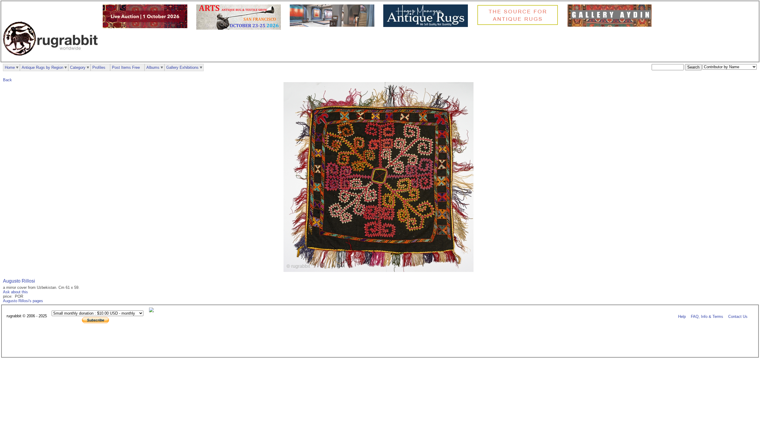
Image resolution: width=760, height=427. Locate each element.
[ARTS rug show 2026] (240, 28)
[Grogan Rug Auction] (146, 27)
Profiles (98, 67)
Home (10, 67)
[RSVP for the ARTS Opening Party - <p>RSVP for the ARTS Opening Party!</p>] (153, 311)
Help (682, 316)
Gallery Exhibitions (182, 67)
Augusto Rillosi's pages (23, 301)
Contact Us (738, 316)
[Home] (52, 59)
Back (7, 80)
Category (78, 67)
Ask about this (15, 292)
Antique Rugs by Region (42, 67)
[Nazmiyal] (519, 24)
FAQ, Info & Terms (707, 316)
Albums (152, 67)
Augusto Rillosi (19, 280)
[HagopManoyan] (427, 25)
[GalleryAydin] (333, 25)
